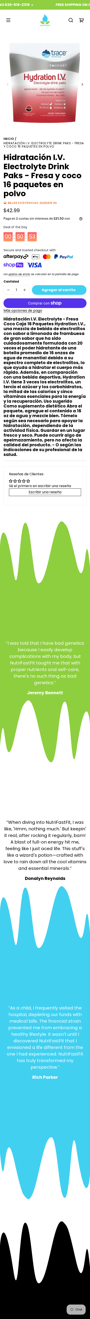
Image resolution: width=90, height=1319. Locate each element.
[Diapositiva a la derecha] (82, 84)
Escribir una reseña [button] (45, 492)
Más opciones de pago (22, 310)
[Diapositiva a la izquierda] (8, 84)
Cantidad (11, 281)
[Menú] (8, 20)
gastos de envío (19, 274)
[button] (71, 20)
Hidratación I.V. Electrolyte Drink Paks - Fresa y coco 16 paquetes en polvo (43, 145)
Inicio (8, 139)
